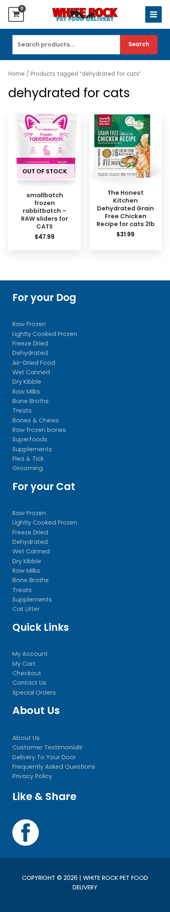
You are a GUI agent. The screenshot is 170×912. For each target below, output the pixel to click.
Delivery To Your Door (44, 757)
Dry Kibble (26, 382)
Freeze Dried (30, 343)
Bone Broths (30, 401)
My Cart (23, 664)
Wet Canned (31, 372)
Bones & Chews (35, 420)
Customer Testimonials (47, 747)
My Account (30, 654)
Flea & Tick (28, 459)
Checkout (26, 673)
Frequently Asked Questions (53, 767)
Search (138, 44)
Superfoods (29, 439)
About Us (26, 738)
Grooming (27, 468)
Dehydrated (30, 353)
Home (16, 74)
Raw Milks (26, 391)
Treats (22, 410)
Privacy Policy (32, 776)
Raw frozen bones (39, 430)
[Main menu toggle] (153, 14)
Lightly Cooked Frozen (44, 334)
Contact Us (29, 683)
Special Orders (34, 692)
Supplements (32, 449)
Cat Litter (26, 609)
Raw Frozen (29, 324)
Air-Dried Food (33, 363)
